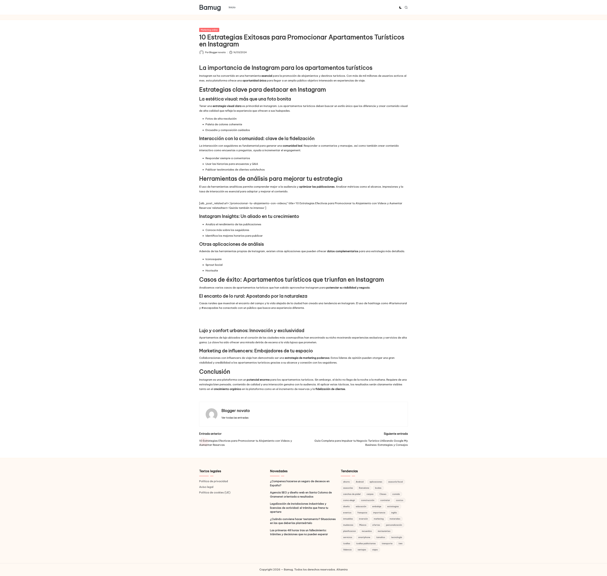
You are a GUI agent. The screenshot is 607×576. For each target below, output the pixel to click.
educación (361, 506)
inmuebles (348, 518)
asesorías (348, 488)
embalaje (376, 506)
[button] (234, 418)
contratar (385, 500)
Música (362, 525)
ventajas (362, 549)
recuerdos (367, 531)
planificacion (349, 531)
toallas (346, 543)
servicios (347, 537)
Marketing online (209, 29)
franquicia (362, 512)
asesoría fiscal (395, 481)
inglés (394, 512)
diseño (346, 506)
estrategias (393, 506)
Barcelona (364, 488)
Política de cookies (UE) (214, 492)
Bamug (210, 7)
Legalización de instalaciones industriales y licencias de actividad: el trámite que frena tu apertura (299, 508)
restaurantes (384, 531)
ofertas (376, 525)
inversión (363, 518)
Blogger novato (235, 410)
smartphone (364, 537)
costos (399, 500)
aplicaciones (376, 481)
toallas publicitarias (366, 543)
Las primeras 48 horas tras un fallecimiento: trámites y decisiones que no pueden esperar (299, 532)
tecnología (396, 537)
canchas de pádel (352, 494)
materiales (395, 518)
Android (360, 481)
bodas (378, 488)
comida (396, 494)
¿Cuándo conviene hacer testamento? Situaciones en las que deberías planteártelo (303, 521)
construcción (367, 500)
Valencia (347, 549)
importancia (379, 512)
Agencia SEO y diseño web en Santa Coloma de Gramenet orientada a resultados (301, 494)
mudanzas (348, 525)
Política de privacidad (213, 481)
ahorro (346, 481)
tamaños (380, 537)
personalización (394, 525)
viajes (375, 549)
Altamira (342, 569)
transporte (387, 543)
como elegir (349, 500)
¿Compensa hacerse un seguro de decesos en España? (300, 483)
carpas (370, 494)
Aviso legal (206, 487)
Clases (383, 494)
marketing (379, 518)
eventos (347, 512)
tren (400, 543)
